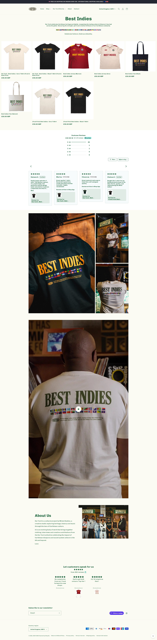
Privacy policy (70, 635)
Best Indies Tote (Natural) (9, 114)
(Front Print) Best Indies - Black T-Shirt (75, 121)
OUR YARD (36, 635)
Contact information (102, 635)
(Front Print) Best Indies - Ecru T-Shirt (44, 121)
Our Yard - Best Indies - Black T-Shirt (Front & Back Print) (46, 74)
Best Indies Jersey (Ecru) (102, 73)
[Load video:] (78, 409)
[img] (78, 569)
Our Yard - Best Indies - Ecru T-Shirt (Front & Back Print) (15, 74)
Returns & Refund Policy (57, 635)
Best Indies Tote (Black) (132, 73)
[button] (48, 9)
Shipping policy (90, 635)
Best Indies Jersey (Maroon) (72, 73)
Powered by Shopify (44, 635)
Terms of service (80, 635)
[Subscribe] (59, 613)
